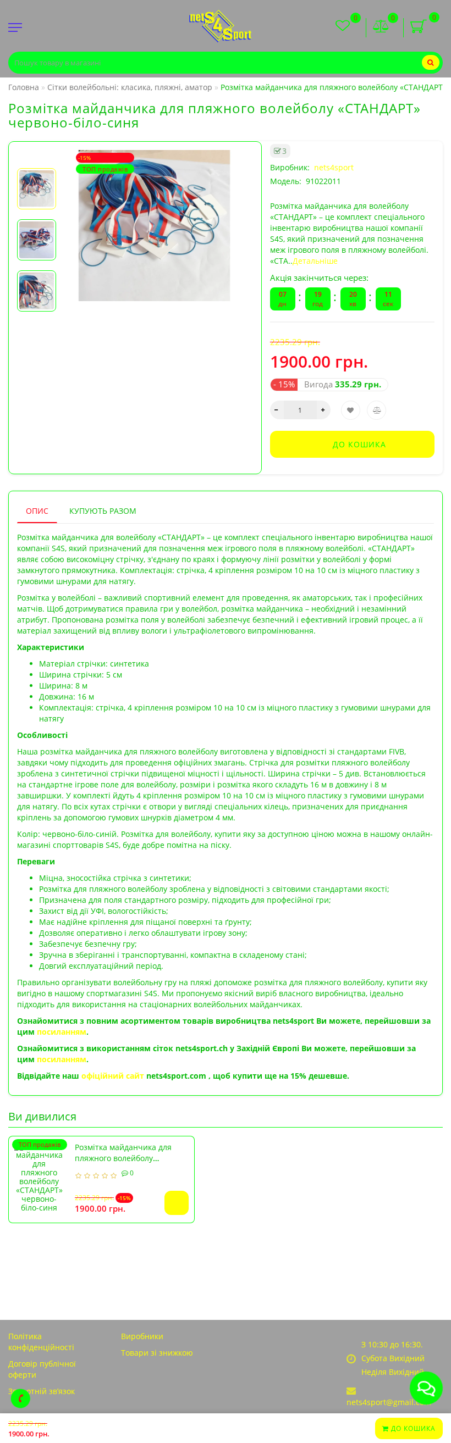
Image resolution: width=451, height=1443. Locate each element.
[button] (37, 159)
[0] (381, 27)
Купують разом (102, 511)
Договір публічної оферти (42, 1369)
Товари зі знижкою (157, 1352)
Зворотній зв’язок (41, 1391)
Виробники (142, 1336)
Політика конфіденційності (41, 1341)
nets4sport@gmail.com (388, 1402)
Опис (37, 511)
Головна (23, 87)
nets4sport (334, 167)
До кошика (412, 1428)
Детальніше (315, 261)
